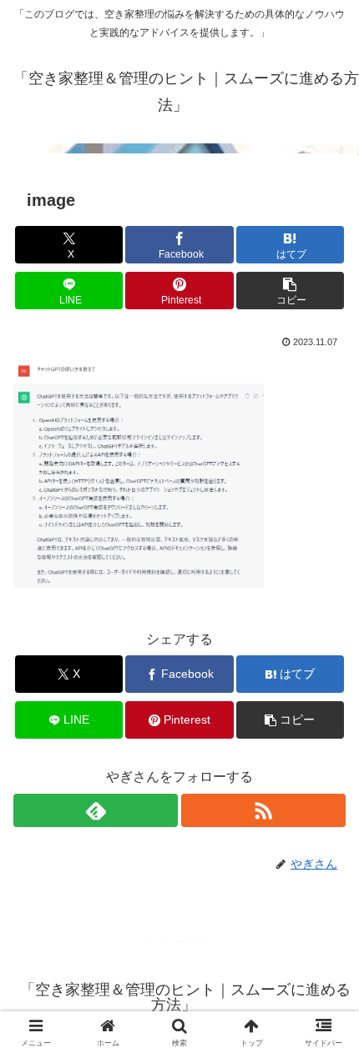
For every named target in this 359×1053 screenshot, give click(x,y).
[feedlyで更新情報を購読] (95, 810)
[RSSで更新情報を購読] (263, 810)
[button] (290, 290)
